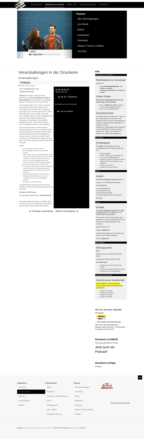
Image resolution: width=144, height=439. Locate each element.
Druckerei (36, 5)
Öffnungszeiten (52, 405)
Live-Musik (82, 24)
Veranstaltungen (54, 5)
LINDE (33, 51)
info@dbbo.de (105, 230)
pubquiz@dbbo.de (45, 195)
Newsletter (50, 392)
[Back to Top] (140, 377)
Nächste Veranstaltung (65, 211)
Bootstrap (19, 428)
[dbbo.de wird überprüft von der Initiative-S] (120, 403)
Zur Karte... (99, 198)
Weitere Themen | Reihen (90, 46)
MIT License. (57, 428)
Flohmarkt (82, 40)
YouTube (81, 51)
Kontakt (103, 5)
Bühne (80, 29)
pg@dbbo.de (105, 238)
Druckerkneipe (88, 5)
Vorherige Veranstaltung (42, 211)
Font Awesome (65, 428)
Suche (49, 387)
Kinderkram (83, 35)
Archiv (49, 401)
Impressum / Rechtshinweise (57, 396)
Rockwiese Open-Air (54, 414)
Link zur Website (66, 111)
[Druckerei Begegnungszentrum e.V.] (22, 4)
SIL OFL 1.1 (83, 428)
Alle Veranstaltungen (88, 19)
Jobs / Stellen (52, 410)
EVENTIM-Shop (114, 109)
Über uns (72, 5)
